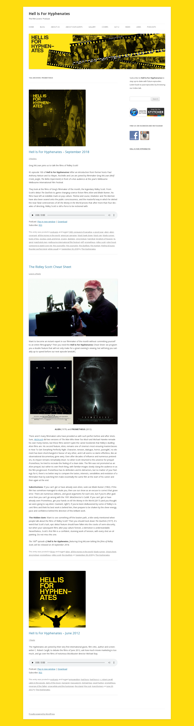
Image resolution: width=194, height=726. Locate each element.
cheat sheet (111, 551)
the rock (87, 686)
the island (79, 686)
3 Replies (33, 158)
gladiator (71, 239)
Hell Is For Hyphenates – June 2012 (54, 633)
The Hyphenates (88, 249)
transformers (98, 686)
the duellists (84, 245)
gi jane (64, 239)
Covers (105, 27)
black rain (98, 235)
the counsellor (59, 245)
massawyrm (75, 683)
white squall (53, 249)
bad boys (85, 679)
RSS (40, 225)
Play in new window (46, 221)
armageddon (74, 679)
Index (127, 27)
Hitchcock (38, 439)
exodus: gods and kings (50, 239)
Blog (42, 27)
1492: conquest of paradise (80, 232)
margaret (66, 683)
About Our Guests (74, 27)
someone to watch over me (40, 245)
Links (138, 27)
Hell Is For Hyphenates (49, 13)
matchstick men (40, 242)
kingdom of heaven (104, 239)
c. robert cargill (106, 679)
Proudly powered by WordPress (42, 714)
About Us (55, 27)
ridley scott (101, 242)
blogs (52, 551)
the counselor (72, 245)
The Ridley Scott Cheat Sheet (50, 267)
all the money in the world (49, 235)
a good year (98, 232)
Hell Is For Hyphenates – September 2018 (59, 152)
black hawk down (85, 235)
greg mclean (81, 239)
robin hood (111, 242)
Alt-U (116, 27)
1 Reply (32, 640)
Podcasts (151, 27)
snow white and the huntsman (61, 686)
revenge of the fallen (38, 686)
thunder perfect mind (38, 249)
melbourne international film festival (64, 242)
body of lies (34, 239)
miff (82, 242)
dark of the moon (53, 683)
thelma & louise (108, 245)
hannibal (91, 239)
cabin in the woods (37, 683)
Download (62, 221)
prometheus (90, 242)
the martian (95, 245)
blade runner (108, 235)
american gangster (69, 235)
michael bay (87, 683)
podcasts (54, 232)
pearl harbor (98, 683)
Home (31, 27)
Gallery (92, 27)
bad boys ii (94, 679)
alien (106, 232)
